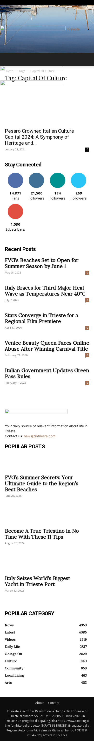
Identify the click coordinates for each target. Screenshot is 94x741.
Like (15, 174)
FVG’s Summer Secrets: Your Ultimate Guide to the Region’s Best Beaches (41, 483)
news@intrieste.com (39, 436)
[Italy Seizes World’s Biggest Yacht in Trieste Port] (47, 563)
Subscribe (15, 205)
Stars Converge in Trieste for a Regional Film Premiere (41, 318)
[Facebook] (6, 2)
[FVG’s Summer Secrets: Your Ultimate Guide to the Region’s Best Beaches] (47, 463)
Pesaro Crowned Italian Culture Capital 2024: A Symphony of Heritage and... (39, 137)
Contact (53, 703)
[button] (8, 59)
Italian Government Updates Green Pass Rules (47, 373)
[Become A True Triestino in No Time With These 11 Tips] (47, 516)
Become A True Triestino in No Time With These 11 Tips (42, 534)
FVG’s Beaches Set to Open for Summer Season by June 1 (41, 263)
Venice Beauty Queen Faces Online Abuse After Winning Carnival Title (47, 346)
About (39, 703)
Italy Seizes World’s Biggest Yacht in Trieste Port (37, 581)
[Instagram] (9, 2)
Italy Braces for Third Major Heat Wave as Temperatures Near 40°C (45, 291)
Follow (36, 174)
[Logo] (31, 69)
